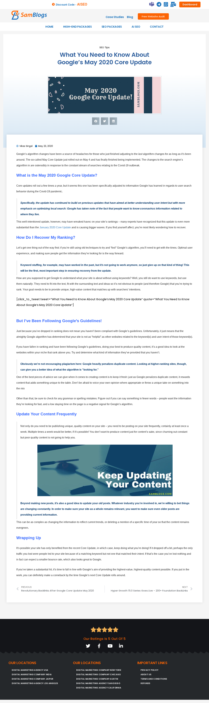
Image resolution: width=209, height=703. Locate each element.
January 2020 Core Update (55, 227)
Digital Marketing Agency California (98, 687)
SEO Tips (104, 47)
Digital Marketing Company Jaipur (32, 678)
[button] (95, 121)
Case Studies (115, 17)
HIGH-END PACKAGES (77, 27)
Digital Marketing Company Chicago (98, 674)
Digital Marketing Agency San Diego (98, 683)
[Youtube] (110, 646)
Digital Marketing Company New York (98, 670)
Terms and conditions (154, 678)
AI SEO (136, 27)
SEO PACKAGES (112, 27)
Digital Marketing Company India (32, 674)
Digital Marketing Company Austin (97, 678)
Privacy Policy (149, 670)
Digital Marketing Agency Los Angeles (35, 683)
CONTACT (157, 27)
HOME (49, 27)
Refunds (145, 683)
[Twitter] (88, 646)
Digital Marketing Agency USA (30, 670)
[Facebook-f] (99, 646)
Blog (130, 17)
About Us (146, 674)
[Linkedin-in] (121, 646)
